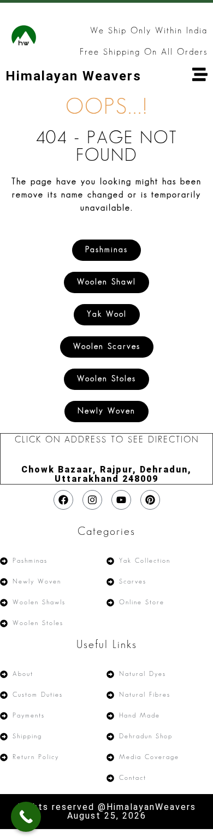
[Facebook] (63, 500)
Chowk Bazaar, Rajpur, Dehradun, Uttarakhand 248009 (106, 474)
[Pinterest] (150, 500)
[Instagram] (92, 500)
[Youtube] (121, 500)
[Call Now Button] (26, 817)
